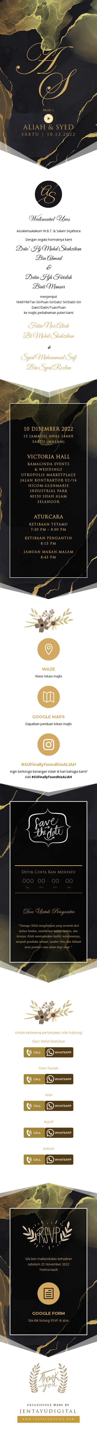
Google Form (48, 1313)
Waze (48, 669)
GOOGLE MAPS (48, 716)
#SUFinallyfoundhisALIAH (48, 764)
